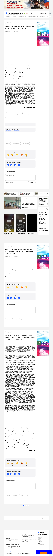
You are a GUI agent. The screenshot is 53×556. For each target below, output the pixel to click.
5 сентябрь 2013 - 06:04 (8, 342)
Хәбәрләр (8, 22)
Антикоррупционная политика (11, 551)
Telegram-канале (10, 124)
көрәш (21, 319)
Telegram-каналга (17, 134)
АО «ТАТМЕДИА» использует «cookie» (12, 551)
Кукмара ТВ (8, 16)
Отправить (32, 182)
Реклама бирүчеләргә (33, 16)
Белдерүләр (37, 518)
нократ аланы (23, 495)
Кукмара (8, 143)
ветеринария (26, 143)
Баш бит (14, 16)
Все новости (43, 232)
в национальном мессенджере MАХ (13, 130)
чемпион (15, 319)
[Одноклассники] (11, 165)
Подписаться (43, 552)
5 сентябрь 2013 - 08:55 (8, 31)
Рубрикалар (44, 518)
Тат (36, 13)
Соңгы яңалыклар (22, 16)
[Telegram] (15, 165)
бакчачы (15, 495)
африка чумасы (16, 143)
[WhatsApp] (19, 165)
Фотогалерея (42, 16)
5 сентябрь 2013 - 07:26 (8, 256)
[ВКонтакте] (8, 165)
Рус (31, 13)
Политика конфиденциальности (11, 554)
